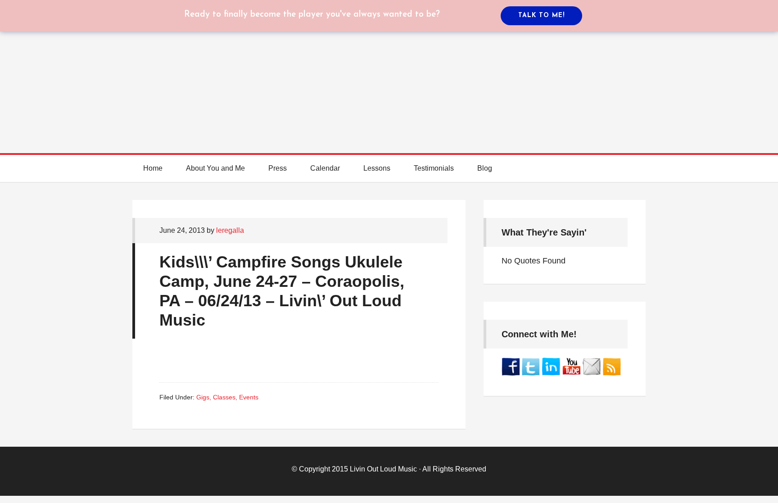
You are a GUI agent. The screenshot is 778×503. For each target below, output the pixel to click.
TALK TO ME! (541, 15)
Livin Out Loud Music (383, 469)
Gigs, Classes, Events (227, 397)
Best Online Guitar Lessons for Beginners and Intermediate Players (389, 67)
